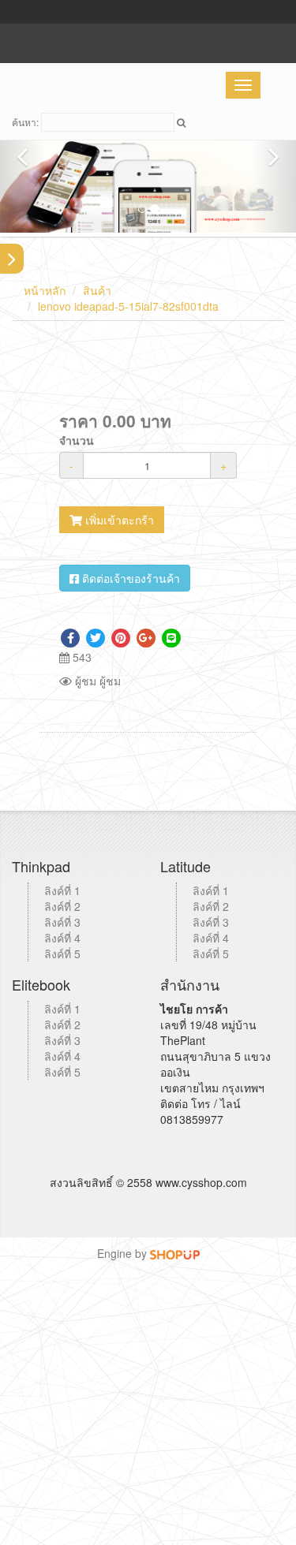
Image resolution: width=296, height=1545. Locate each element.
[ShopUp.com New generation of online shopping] (175, 1253)
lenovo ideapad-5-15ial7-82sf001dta (128, 306)
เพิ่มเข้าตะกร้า (118, 520)
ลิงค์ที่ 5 (62, 953)
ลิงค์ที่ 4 (62, 938)
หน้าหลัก (45, 290)
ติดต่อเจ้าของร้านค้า (129, 578)
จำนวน (76, 440)
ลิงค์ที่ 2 (62, 906)
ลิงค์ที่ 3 (62, 922)
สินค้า (97, 290)
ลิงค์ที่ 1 (62, 890)
